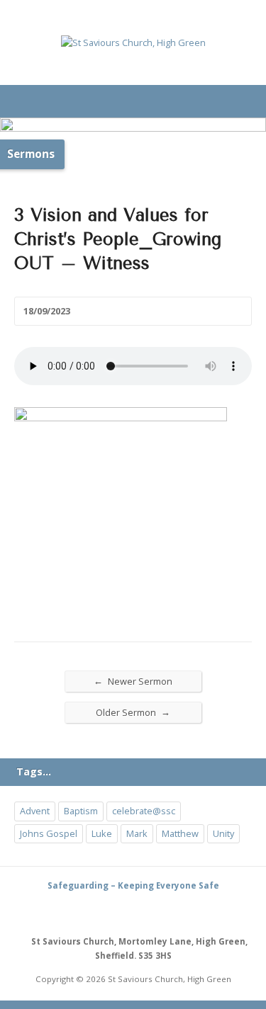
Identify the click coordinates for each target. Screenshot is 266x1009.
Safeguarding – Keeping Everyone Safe (133, 885)
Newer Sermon (133, 681)
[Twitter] (133, 912)
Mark (137, 833)
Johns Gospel (48, 833)
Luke (102, 833)
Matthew (180, 833)
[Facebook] (149, 912)
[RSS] (117, 912)
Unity (223, 833)
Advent (35, 810)
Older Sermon (133, 712)
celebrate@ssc (143, 810)
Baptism (81, 810)
